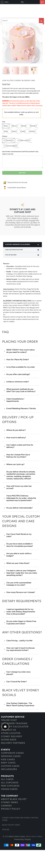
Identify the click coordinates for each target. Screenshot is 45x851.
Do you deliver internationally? (19, 508)
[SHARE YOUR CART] (5, 726)
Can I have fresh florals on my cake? (19, 535)
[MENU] (1, 2)
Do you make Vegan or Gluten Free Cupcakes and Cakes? (21, 622)
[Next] (41, 43)
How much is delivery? (16, 437)
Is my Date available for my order (20, 367)
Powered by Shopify (22, 839)
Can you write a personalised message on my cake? (18, 584)
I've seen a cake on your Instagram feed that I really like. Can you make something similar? (21, 572)
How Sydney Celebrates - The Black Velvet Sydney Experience (20, 704)
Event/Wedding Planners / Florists (21, 408)
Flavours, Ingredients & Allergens (17, 244)
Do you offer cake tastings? (18, 374)
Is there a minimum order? (17, 382)
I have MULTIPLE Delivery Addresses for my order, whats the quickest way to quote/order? (21, 498)
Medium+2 (33, 126)
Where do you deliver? (16, 430)
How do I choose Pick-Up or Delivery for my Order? (18, 455)
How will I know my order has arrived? (19, 487)
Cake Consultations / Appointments (15, 400)
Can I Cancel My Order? (16, 681)
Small (5, 126)
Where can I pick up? (15, 464)
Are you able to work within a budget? (19, 554)
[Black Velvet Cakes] (22, 2)
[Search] (41, 21)
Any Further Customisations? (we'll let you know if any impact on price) (20, 153)
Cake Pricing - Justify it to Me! (19, 640)
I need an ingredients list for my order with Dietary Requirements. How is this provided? (20, 611)
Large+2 (14, 131)
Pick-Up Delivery (11, 255)
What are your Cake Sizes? (17, 563)
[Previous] (3, 43)
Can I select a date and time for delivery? (19, 446)
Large (5, 131)
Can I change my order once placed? (18, 673)
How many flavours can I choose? (20, 592)
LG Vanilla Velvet (24, 140)
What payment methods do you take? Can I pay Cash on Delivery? (20, 390)
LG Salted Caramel (10, 146)
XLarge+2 (32, 131)
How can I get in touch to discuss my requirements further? (20, 649)
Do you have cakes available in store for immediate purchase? (19, 545)
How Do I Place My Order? (17, 359)
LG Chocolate (8, 140)
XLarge (23, 131)
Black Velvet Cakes (17, 836)
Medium (23, 126)
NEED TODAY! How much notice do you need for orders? (20, 351)
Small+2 (14, 126)
